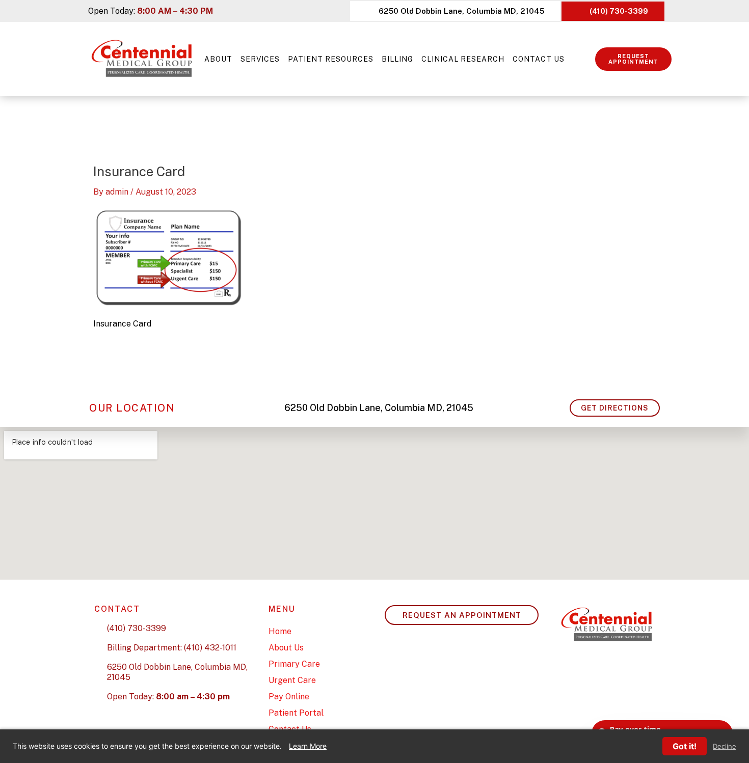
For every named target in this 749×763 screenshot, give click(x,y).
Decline (724, 746)
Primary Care (294, 664)
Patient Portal (296, 713)
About (218, 59)
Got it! (685, 746)
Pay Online (289, 696)
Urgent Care (292, 680)
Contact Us (539, 59)
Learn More (308, 746)
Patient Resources (330, 59)
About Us (286, 647)
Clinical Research (462, 59)
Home (280, 631)
